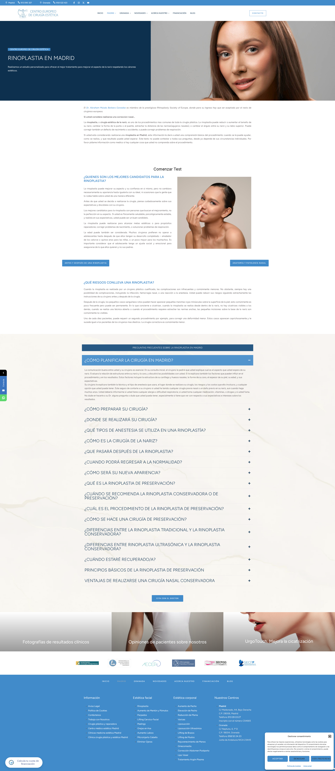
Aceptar (277, 759)
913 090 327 (26, 3)
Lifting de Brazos (186, 732)
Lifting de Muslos (186, 737)
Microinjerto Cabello (147, 737)
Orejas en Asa (144, 728)
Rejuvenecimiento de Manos (192, 741)
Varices (181, 719)
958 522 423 (61, 3)
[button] (329, 736)
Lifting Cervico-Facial (148, 719)
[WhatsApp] (3, 398)
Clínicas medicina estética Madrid (104, 732)
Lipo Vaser (183, 755)
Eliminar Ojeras (144, 741)
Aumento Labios (145, 732)
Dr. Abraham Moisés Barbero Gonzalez (106, 107)
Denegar (299, 759)
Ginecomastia (184, 746)
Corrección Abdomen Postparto (193, 750)
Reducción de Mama (188, 715)
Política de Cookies (294, 766)
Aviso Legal (307, 766)
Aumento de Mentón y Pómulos (152, 710)
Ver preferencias (321, 759)
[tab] (167, 360)
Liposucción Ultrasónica (190, 728)
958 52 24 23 (234, 736)
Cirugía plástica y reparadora (102, 724)
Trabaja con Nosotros (99, 719)
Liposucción (184, 724)
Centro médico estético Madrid (103, 728)
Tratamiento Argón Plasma (191, 759)
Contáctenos (94, 715)
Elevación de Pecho (187, 710)
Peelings (141, 724)
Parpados (142, 715)
